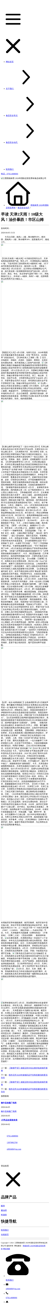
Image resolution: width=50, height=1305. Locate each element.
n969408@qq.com (14, 1149)
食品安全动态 (23, 208)
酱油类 (4, 1210)
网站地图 (6, 1249)
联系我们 (5, 1230)
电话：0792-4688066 (9, 174)
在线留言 (5, 1235)
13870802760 (12, 1142)
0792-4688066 (12, 1136)
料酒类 (4, 1215)
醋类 (3, 1206)
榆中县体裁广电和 (9, 1111)
